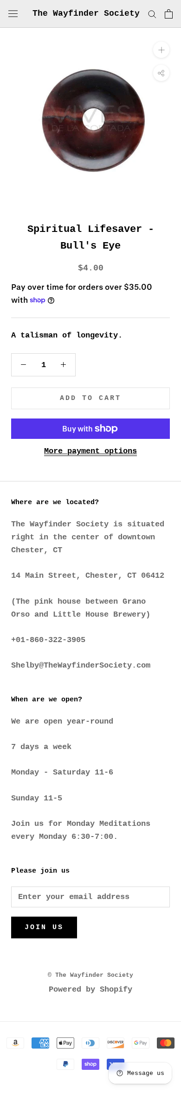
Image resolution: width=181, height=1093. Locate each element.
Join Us (44, 927)
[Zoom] (161, 50)
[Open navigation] (13, 14)
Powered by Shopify (90, 989)
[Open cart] (169, 14)
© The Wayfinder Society (90, 975)
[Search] (152, 14)
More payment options (90, 451)
